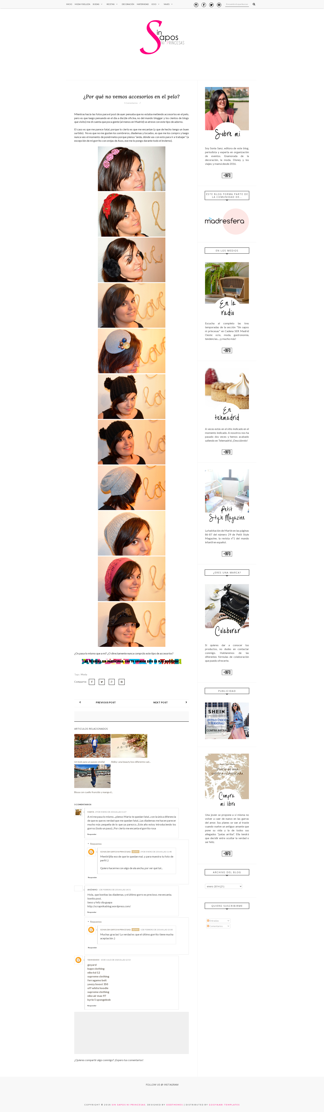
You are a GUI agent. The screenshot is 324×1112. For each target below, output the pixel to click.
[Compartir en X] (102, 682)
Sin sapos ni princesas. (129, 1104)
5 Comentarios (131, 103)
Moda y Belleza (82, 4)
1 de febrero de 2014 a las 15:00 (156, 929)
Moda (84, 674)
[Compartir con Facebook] (92, 682)
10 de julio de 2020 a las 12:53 (116, 960)
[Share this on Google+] (112, 682)
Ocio (153, 4)
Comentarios (216, 926)
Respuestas (96, 843)
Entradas (214, 920)
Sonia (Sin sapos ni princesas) (115, 851)
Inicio (69, 4)
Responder (91, 834)
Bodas (96, 4)
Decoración (128, 4)
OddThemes (174, 1104)
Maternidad (143, 4)
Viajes (166, 4)
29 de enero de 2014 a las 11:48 (156, 851)
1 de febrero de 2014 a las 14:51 (115, 889)
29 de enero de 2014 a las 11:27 (110, 812)
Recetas (110, 4)
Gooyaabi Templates (224, 1104)
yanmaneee (93, 960)
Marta (90, 812)
